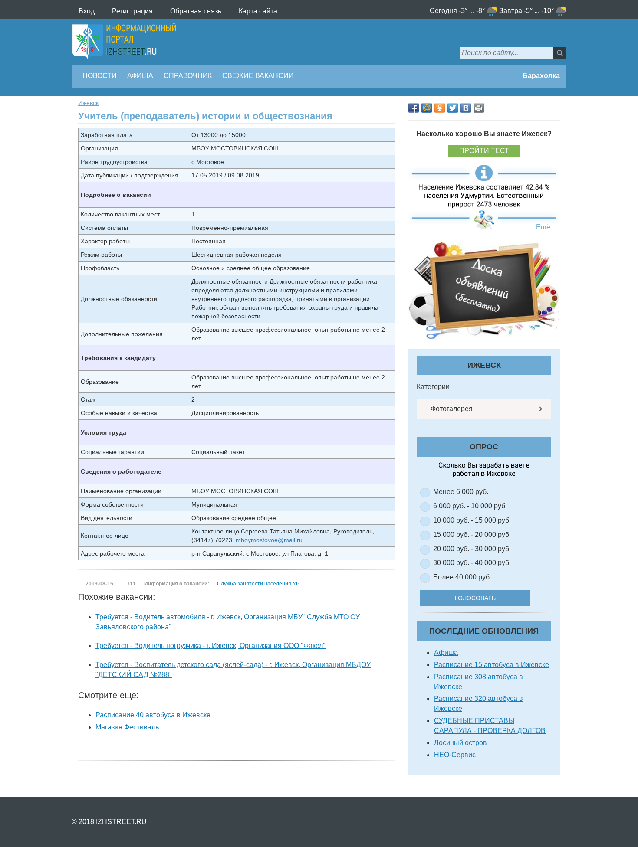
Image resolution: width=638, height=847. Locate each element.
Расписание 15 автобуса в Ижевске (491, 664)
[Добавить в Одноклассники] (439, 108)
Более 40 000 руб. (462, 577)
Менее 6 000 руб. (460, 491)
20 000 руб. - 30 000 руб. (472, 549)
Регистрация (132, 11)
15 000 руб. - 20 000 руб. (472, 534)
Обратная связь (195, 11)
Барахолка (540, 75)
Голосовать (475, 598)
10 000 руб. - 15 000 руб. (472, 520)
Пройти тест (484, 150)
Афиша (140, 75)
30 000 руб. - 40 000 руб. (472, 562)
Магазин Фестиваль (127, 727)
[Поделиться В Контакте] (465, 108)
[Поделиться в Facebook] (413, 108)
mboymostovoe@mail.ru (269, 539)
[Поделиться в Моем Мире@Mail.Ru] (426, 108)
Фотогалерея (451, 408)
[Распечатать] (479, 108)
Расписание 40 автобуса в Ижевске (152, 715)
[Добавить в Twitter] (452, 108)
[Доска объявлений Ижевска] (484, 290)
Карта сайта (258, 11)
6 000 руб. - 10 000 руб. (470, 506)
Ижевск (88, 102)
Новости (99, 75)
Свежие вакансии (258, 75)
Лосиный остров (460, 742)
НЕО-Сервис (455, 755)
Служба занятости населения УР (258, 584)
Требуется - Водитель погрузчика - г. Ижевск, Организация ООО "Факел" (210, 645)
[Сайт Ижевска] (124, 41)
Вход (87, 11)
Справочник (188, 75)
